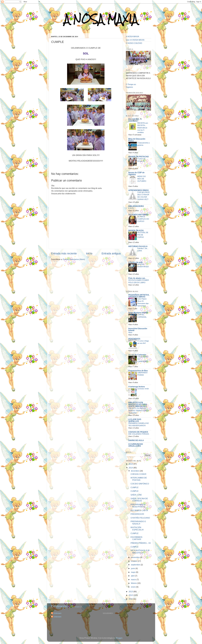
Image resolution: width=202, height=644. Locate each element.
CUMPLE (135, 487)
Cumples (77, 607)
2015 (131, 464)
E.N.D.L (131, 208)
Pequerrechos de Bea (138, 371)
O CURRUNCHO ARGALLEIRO (135, 445)
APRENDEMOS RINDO (138, 190)
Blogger (119, 638)
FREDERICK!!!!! (137, 514)
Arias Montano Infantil (138, 313)
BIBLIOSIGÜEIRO (136, 206)
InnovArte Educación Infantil (137, 329)
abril (133, 576)
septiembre (136, 565)
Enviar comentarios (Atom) (74, 259)
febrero (134, 583)
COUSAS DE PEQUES (138, 432)
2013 (131, 591)
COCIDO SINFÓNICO (140, 484)
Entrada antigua (111, 253)
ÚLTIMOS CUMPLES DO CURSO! (143, 219)
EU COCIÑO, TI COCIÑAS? (135, 120)
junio (133, 568)
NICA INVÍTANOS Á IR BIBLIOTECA (140, 551)
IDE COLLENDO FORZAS (138, 434)
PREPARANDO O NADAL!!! (138, 522)
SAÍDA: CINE (136, 495)
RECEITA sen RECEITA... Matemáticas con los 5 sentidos (142, 127)
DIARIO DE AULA (136, 440)
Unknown (57, 613)
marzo (134, 579)
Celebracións (60, 606)
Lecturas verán (143, 389)
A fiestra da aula (135, 262)
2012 (131, 595)
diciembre (135, 471)
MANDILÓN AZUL (136, 230)
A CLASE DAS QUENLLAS (134, 420)
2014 (131, 468)
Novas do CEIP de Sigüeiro (136, 173)
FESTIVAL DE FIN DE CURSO (142, 234)
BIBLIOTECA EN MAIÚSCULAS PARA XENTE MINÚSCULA (137, 404)
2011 (131, 599)
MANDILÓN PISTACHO (138, 157)
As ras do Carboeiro (137, 355)
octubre (134, 561)
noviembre (135, 557)
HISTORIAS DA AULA (138, 246)
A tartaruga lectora (136, 387)
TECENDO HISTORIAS (138, 214)
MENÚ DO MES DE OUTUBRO (141, 178)
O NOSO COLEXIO (134, 43)
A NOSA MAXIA (101, 19)
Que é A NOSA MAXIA (135, 40)
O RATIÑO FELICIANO (140, 518)
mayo (133, 572)
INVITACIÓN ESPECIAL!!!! (137, 528)
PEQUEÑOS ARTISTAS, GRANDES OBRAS (138, 296)
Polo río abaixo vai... (137, 278)
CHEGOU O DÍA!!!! (138, 474)
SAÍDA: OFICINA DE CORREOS (139, 499)
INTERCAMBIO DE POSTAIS (139, 479)
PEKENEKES (134, 339)
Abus (130, 332)
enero (133, 587)
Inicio (89, 253)
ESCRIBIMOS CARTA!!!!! (136, 538)
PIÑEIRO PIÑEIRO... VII (141, 543)
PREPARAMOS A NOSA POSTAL (138, 505)
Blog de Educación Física (136, 140)
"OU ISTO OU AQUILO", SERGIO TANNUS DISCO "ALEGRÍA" (138, 410)
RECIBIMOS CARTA (139, 510)
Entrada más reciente (64, 253)
